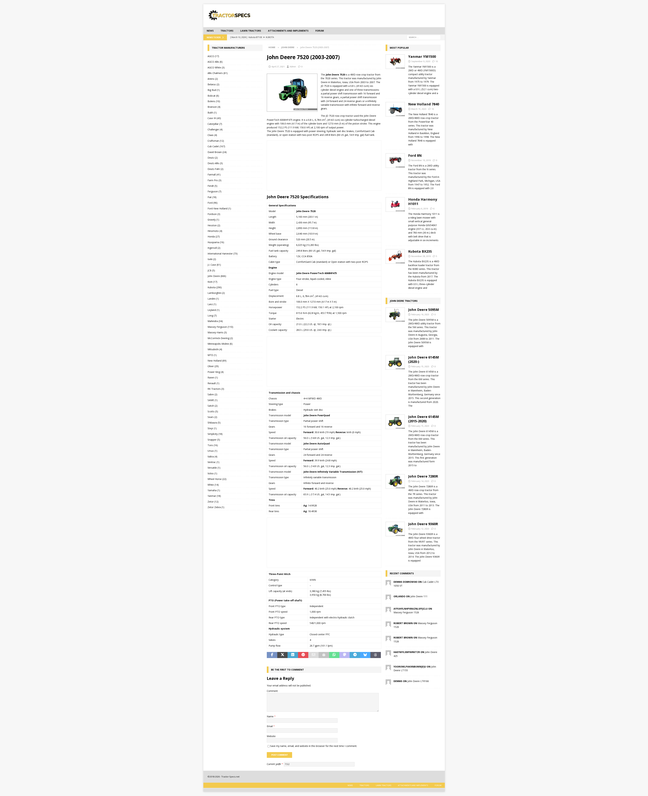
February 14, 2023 (420, 481)
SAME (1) (213, 400)
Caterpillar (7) (215, 123)
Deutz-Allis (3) (215, 163)
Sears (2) (212, 417)
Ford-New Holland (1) (219, 208)
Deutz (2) (213, 157)
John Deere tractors (403, 300)
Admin (293, 66)
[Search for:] (424, 37)
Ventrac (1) (213, 462)
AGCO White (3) (216, 67)
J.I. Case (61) (214, 264)
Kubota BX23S (420, 251)
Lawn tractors (250, 30)
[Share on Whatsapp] (334, 655)
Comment (272, 690)
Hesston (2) (214, 225)
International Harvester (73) (223, 253)
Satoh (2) (213, 405)
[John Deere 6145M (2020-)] (395, 380)
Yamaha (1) (214, 490)
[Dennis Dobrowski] (388, 583)
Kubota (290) (215, 287)
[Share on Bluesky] (365, 655)
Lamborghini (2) (216, 292)
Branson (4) (214, 106)
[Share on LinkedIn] (293, 655)
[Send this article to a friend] (313, 655)
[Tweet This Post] (282, 655)
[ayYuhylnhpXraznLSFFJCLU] (388, 610)
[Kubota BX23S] (395, 268)
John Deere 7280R (423, 476)
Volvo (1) (212, 473)
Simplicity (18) (215, 433)
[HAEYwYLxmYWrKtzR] (388, 653)
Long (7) (212, 315)
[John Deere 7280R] (395, 493)
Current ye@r (275, 764)
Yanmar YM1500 (422, 56)
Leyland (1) (214, 310)
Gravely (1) (213, 219)
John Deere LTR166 (418, 681)
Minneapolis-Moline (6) (220, 343)
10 (436, 61)
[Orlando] (388, 598)
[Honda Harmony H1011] (395, 219)
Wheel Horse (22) (217, 479)
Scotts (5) (213, 411)
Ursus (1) (212, 450)
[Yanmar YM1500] (395, 73)
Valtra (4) (212, 456)
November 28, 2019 (421, 256)
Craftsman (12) (216, 140)
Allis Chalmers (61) (218, 73)
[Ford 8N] (395, 171)
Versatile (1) (214, 467)
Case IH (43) (214, 118)
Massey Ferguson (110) (220, 326)
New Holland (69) (217, 360)
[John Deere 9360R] (395, 541)
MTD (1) (212, 355)
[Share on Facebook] (272, 655)
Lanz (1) (212, 304)
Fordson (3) (214, 214)
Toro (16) (213, 445)
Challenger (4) (215, 129)
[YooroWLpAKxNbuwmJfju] (388, 668)
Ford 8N (415, 155)
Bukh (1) (212, 112)
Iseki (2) (212, 259)
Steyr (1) (212, 428)
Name (270, 716)
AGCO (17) (213, 56)
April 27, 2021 (278, 66)
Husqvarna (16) (216, 242)
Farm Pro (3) (214, 180)
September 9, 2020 (420, 61)
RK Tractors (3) (216, 388)
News (210, 30)
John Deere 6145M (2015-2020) (423, 418)
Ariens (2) (213, 78)
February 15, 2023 (420, 366)
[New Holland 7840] (395, 123)
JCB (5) (211, 270)
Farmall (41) (214, 174)
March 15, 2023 (418, 108)
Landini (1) (213, 298)
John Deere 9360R (423, 524)
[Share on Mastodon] (344, 655)
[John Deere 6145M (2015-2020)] (395, 440)
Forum (319, 30)
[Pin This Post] (303, 655)
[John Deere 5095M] (395, 326)
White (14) (213, 484)
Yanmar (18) (214, 495)
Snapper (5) (214, 439)
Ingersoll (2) (214, 247)
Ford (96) (213, 202)
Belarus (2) (213, 84)
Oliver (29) (213, 366)
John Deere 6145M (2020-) (423, 359)
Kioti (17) (212, 281)
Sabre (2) (212, 394)
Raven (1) (213, 377)
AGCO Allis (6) (215, 61)
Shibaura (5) (214, 422)
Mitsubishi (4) (215, 349)
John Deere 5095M (423, 309)
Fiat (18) (212, 197)
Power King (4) (216, 372)
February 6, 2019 (419, 208)
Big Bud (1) (214, 90)
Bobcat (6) (213, 95)
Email (270, 726)
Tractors (227, 30)
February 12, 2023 (420, 528)
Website (271, 736)
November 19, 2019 (421, 160)
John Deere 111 (418, 596)
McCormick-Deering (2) (220, 338)
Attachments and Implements (288, 30)
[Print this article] (324, 655)
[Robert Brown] (388, 624)
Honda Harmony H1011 (422, 201)
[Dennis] (388, 682)
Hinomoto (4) (215, 231)
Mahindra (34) (215, 321)
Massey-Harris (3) (217, 332)
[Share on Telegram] (355, 655)
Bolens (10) (214, 101)
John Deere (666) (217, 276)
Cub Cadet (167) (216, 146)
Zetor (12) (213, 501)
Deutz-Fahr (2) (215, 169)
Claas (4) (212, 135)
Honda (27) (214, 236)
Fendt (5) (212, 185)
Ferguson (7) (214, 191)
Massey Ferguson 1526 (406, 612)
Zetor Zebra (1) (216, 507)
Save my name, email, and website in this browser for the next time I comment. (313, 746)
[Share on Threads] (375, 655)
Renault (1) (213, 383)
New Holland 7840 (423, 104)
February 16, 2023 (420, 314)
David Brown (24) (217, 152)
